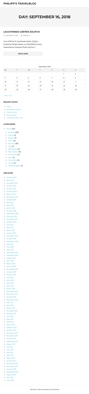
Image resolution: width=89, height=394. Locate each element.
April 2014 (10, 286)
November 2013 (12, 294)
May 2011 (10, 352)
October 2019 (11, 199)
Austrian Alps (11, 115)
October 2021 (11, 186)
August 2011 (11, 344)
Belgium (11, 138)
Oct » (11, 95)
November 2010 (12, 366)
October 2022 (12, 177)
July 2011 (10, 347)
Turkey (10, 163)
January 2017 (11, 233)
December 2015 (12, 252)
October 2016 (11, 238)
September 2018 (12, 213)
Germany (11, 143)
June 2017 (10, 225)
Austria (11, 135)
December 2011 (12, 333)
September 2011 (12, 341)
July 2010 (10, 377)
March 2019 (11, 208)
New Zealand (13, 152)
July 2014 (10, 277)
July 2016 (10, 244)
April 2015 (10, 261)
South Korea (12, 154)
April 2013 (10, 305)
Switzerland (12, 160)
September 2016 (12, 241)
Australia (11, 132)
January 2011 (11, 361)
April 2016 (10, 249)
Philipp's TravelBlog (19, 3)
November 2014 (12, 269)
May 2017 (10, 227)
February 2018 (12, 216)
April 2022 (10, 180)
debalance (26, 35)
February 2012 (12, 327)
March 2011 (11, 358)
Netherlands (12, 149)
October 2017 (11, 222)
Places (9, 128)
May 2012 (10, 319)
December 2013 (12, 291)
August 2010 (11, 374)
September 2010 (12, 372)
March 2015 (11, 263)
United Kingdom (14, 165)
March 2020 (11, 194)
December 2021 (12, 183)
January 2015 (11, 266)
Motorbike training (14, 109)
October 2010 (11, 369)
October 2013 (11, 297)
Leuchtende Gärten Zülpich (21, 31)
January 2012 (11, 330)
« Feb (5, 95)
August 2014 (11, 274)
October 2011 (11, 338)
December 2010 (12, 363)
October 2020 (12, 191)
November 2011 (12, 336)
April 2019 (10, 205)
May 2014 (10, 283)
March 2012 (11, 324)
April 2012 (10, 322)
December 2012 (12, 311)
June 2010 (10, 380)
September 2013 (12, 300)
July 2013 (10, 302)
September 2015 (12, 255)
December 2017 (12, 219)
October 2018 (11, 211)
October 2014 (11, 272)
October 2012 (11, 313)
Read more (23, 54)
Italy (10, 146)
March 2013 (11, 308)
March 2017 (11, 230)
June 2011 (10, 349)
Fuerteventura (12, 112)
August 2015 (11, 258)
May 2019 (10, 202)
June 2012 (10, 316)
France (9, 106)
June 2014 (10, 280)
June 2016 (10, 247)
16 (75, 82)
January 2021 (11, 188)
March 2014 (11, 288)
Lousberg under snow (15, 117)
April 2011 (10, 355)
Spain (10, 157)
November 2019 (12, 197)
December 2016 (12, 236)
